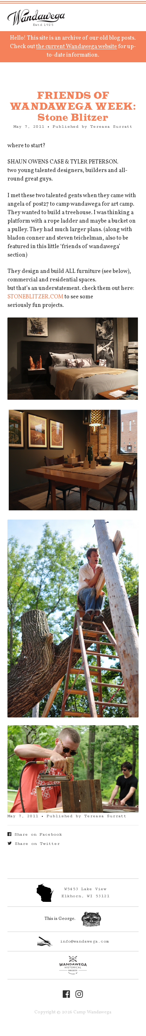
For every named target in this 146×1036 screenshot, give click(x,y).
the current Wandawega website (76, 47)
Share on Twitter (36, 843)
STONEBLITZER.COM (35, 297)
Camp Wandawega (36, 17)
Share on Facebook (36, 834)
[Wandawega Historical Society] (73, 965)
